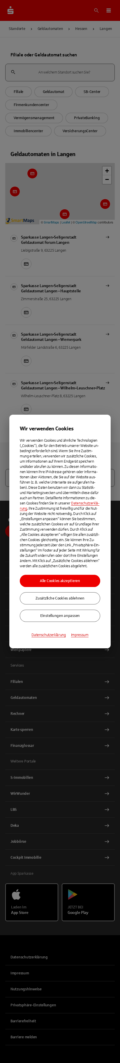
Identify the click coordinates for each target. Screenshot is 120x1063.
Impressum (80, 635)
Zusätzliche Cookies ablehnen (60, 598)
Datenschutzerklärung (48, 635)
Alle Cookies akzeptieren (60, 581)
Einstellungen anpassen (60, 616)
